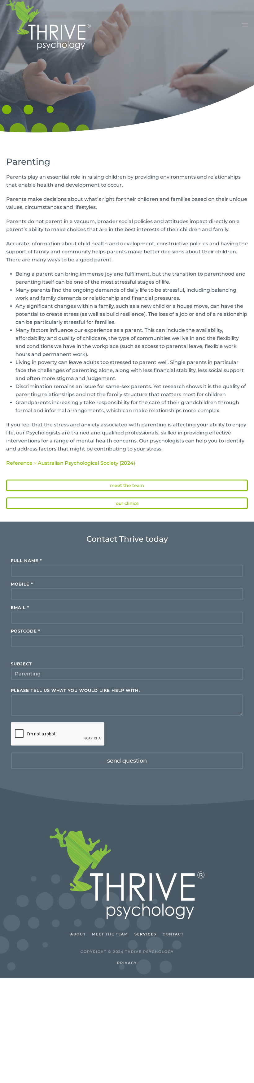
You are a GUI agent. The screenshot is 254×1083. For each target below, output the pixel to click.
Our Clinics (127, 503)
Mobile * (22, 584)
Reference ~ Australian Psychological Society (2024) (70, 463)
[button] (245, 25)
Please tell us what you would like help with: (75, 690)
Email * (20, 607)
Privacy (127, 963)
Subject (21, 664)
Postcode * (25, 631)
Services (145, 934)
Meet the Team (127, 485)
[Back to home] (48, 25)
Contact (173, 934)
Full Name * (26, 560)
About (78, 934)
